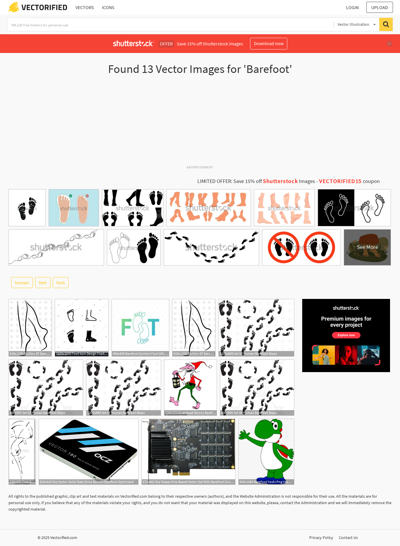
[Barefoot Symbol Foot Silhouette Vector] (140, 327)
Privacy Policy (321, 537)
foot (61, 282)
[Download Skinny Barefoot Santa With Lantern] (190, 387)
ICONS (108, 7)
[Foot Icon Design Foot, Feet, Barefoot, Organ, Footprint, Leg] (81, 327)
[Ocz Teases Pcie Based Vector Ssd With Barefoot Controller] (188, 452)
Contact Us (348, 537)
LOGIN (352, 7)
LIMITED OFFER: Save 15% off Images (256, 181)
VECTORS (85, 7)
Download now (268, 43)
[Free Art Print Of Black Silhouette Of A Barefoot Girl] (22, 452)
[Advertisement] (200, 123)
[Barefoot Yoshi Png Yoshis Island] (266, 452)
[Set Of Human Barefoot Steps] (256, 327)
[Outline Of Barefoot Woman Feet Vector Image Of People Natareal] (30, 327)
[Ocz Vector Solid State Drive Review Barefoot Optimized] (88, 452)
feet (43, 282)
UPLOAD (379, 7)
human (22, 282)
